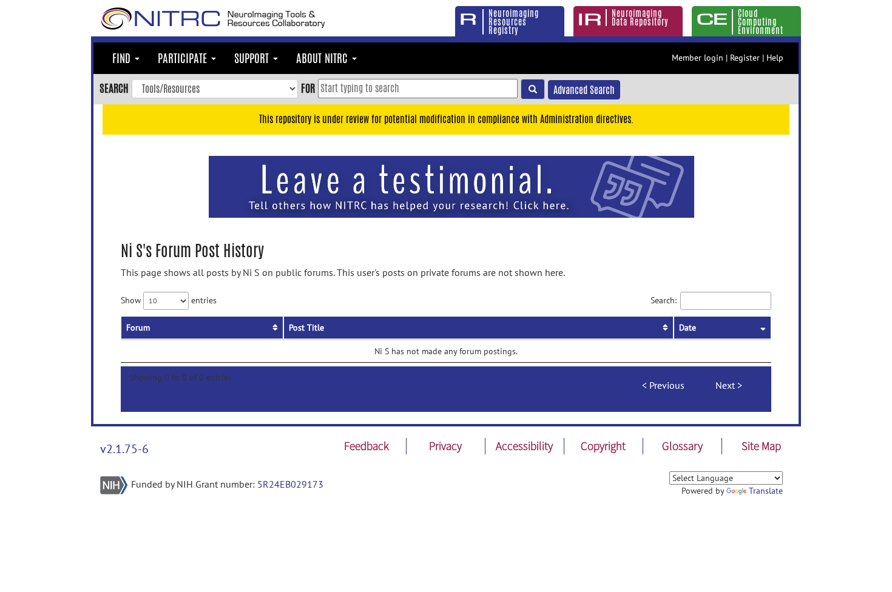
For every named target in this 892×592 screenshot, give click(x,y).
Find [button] (122, 58)
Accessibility (524, 446)
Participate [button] (184, 58)
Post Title (306, 327)
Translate (766, 490)
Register (745, 57)
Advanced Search (584, 90)
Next (725, 385)
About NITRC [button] (323, 58)
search (114, 88)
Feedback (366, 446)
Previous (666, 385)
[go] (533, 89)
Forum (138, 327)
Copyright (603, 446)
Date (687, 327)
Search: (663, 299)
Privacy (445, 446)
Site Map (761, 446)
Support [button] (253, 58)
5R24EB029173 (290, 484)
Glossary (682, 446)
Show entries (169, 299)
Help (774, 57)
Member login (697, 57)
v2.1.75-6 (124, 449)
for (308, 88)
